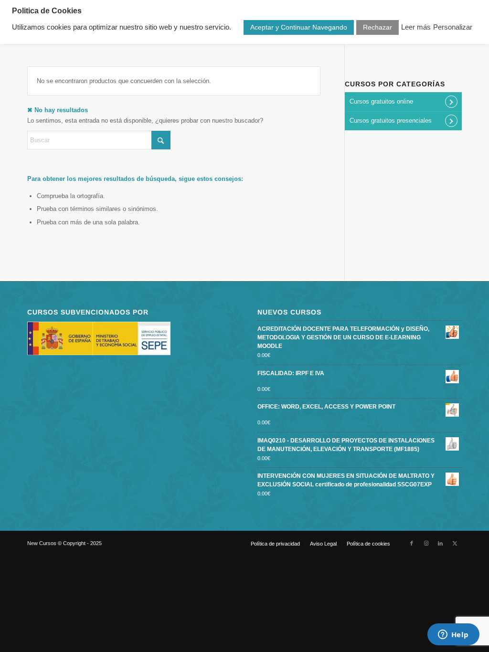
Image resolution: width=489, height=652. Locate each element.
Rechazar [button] (377, 27)
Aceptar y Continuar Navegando (298, 27)
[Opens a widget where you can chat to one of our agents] (453, 635)
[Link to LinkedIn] (440, 543)
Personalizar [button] (452, 27)
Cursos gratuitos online (381, 101)
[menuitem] (275, 543)
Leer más (416, 27)
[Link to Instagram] (426, 543)
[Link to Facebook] (411, 543)
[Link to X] (454, 543)
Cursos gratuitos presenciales (391, 120)
